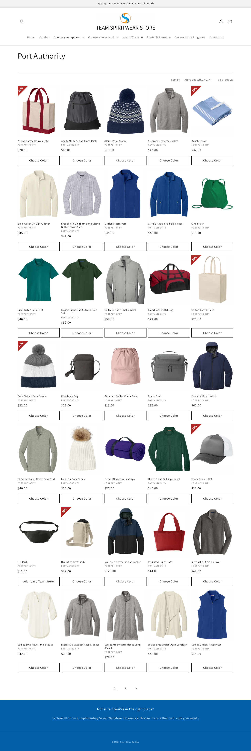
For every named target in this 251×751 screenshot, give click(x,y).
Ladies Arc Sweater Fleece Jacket (80, 644)
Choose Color (38, 160)
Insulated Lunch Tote (160, 562)
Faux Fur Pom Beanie (73, 479)
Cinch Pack (197, 223)
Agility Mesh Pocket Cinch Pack (79, 141)
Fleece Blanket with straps (120, 479)
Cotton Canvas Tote (202, 310)
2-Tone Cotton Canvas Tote (33, 141)
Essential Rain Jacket (203, 396)
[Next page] (136, 688)
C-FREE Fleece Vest (115, 223)
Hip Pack (23, 562)
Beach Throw (199, 141)
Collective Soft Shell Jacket (120, 310)
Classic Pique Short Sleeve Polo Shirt (79, 311)
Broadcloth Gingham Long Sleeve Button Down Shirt (80, 225)
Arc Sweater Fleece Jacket (163, 141)
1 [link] (115, 688)
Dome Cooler (155, 396)
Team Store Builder (129, 742)
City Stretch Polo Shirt (30, 310)
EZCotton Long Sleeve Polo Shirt (36, 479)
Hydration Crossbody (73, 562)
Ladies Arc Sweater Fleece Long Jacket (123, 646)
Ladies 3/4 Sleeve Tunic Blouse (35, 644)
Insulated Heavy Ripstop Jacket (123, 562)
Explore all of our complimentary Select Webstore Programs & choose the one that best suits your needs (125, 718)
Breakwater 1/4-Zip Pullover (34, 223)
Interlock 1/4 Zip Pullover (205, 562)
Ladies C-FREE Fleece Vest (206, 644)
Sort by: (176, 79)
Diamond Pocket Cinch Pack (121, 396)
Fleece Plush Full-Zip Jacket (164, 479)
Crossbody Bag (69, 396)
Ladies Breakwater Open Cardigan (167, 644)
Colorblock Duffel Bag (161, 310)
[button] (22, 21)
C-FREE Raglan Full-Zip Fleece (165, 223)
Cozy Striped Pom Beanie (32, 396)
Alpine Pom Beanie (115, 141)
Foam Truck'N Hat (201, 479)
